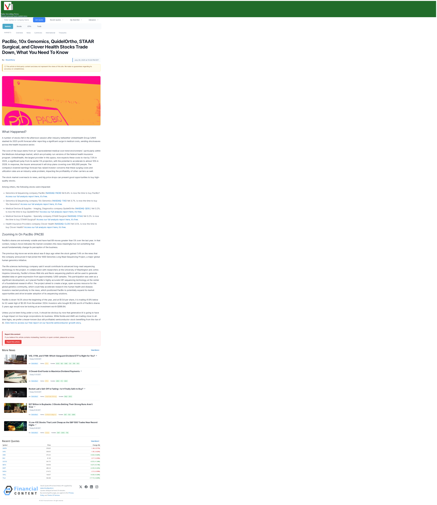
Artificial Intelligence (50, 414)
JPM (74, 363)
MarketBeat (35, 363)
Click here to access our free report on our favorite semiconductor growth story (43, 323)
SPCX (70, 396)
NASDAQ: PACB (53, 193)
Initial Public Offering (50, 396)
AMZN (5, 448)
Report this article (13, 342)
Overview (19, 33)
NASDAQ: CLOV (62, 224)
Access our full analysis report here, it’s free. (27, 196)
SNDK (73, 414)
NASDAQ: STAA (75, 216)
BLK (62, 363)
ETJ (62, 381)
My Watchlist (75, 20)
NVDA (4, 471)
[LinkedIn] (91, 491)
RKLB (66, 396)
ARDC (57, 381)
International (50, 33)
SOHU (62, 432)
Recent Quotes (55, 20)
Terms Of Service (54, 495)
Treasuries (62, 33)
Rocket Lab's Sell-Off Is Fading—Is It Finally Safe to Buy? (57, 389)
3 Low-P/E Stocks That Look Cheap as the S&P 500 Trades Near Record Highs (63, 423)
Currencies (38, 33)
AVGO (57, 363)
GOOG (5, 461)
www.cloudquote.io (46, 488)
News (29, 33)
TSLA (4, 478)
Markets (8, 26)
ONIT (58, 432)
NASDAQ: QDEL (83, 208)
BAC (4, 458)
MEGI (65, 381)
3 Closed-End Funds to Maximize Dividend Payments (55, 371)
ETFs (29, 26)
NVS (78, 363)
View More (94, 350)
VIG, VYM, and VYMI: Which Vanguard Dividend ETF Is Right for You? (63, 356)
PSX (69, 414)
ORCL (4, 475)
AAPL (4, 452)
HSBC (66, 363)
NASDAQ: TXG (59, 201)
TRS (67, 432)
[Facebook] (86, 491)
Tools (39, 26)
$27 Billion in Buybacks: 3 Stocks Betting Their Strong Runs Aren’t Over (61, 405)
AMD (4, 455)
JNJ (70, 363)
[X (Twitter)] (80, 491)
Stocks (19, 26)
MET (65, 414)
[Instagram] (96, 491)
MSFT (4, 468)
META (4, 465)
